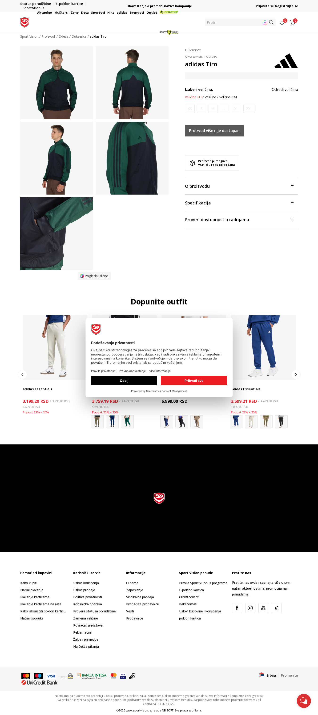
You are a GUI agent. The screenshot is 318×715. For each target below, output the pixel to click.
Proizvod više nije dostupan (214, 130)
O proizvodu (197, 186)
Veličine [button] (210, 97)
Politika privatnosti (87, 597)
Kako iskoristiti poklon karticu (42, 611)
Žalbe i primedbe (85, 639)
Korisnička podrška (87, 604)
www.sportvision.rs (138, 710)
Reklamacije (82, 632)
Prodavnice (134, 618)
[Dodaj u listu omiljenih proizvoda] (81, 373)
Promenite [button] (289, 675)
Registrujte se (286, 6)
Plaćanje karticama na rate (40, 604)
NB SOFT (167, 710)
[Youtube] (263, 608)
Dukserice (193, 50)
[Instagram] (250, 608)
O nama (132, 583)
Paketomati (188, 604)
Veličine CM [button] (228, 97)
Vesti (130, 611)
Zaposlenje (134, 590)
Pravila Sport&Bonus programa (203, 583)
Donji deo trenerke (37, 383)
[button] (52, 12)
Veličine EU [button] (193, 97)
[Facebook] (237, 608)
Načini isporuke (32, 618)
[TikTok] (276, 608)
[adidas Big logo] (112, 421)
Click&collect (189, 597)
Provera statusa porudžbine (94, 611)
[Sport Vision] (24, 21)
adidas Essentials (37, 389)
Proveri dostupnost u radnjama (217, 219)
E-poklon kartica (191, 590)
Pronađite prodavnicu (142, 604)
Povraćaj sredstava (88, 625)
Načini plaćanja (31, 590)
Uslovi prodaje (84, 590)
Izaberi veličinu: (199, 89)
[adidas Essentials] (55, 347)
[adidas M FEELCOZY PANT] (251, 421)
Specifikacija (198, 203)
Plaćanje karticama (34, 597)
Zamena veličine (85, 618)
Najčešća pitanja (86, 646)
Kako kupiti (28, 583)
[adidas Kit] (182, 421)
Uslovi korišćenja (86, 583)
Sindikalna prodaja (140, 597)
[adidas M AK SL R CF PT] (197, 421)
